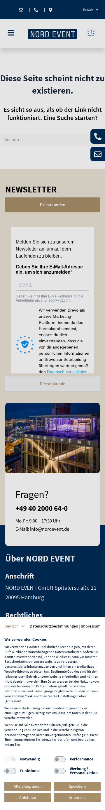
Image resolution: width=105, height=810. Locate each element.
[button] (14, 626)
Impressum (91, 626)
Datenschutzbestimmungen (54, 626)
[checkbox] (10, 759)
